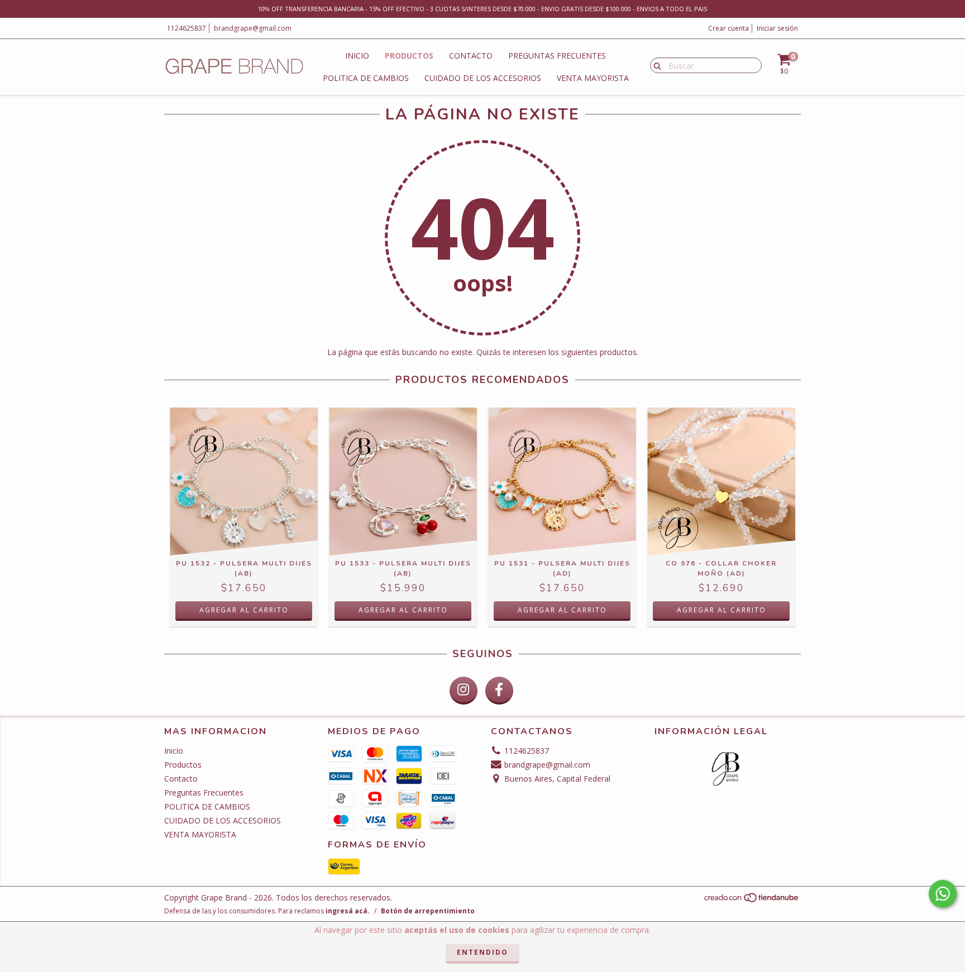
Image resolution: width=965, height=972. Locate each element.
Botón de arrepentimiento (428, 911)
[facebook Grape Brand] (499, 691)
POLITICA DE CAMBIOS (366, 78)
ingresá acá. (348, 911)
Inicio (357, 55)
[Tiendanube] (752, 901)
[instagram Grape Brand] (463, 691)
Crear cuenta (728, 28)
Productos (409, 55)
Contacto (471, 55)
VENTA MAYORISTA (593, 78)
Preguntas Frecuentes (557, 55)
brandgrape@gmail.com (253, 28)
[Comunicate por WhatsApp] (943, 894)
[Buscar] (655, 64)
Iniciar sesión (777, 28)
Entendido (482, 952)
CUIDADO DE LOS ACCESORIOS (482, 78)
